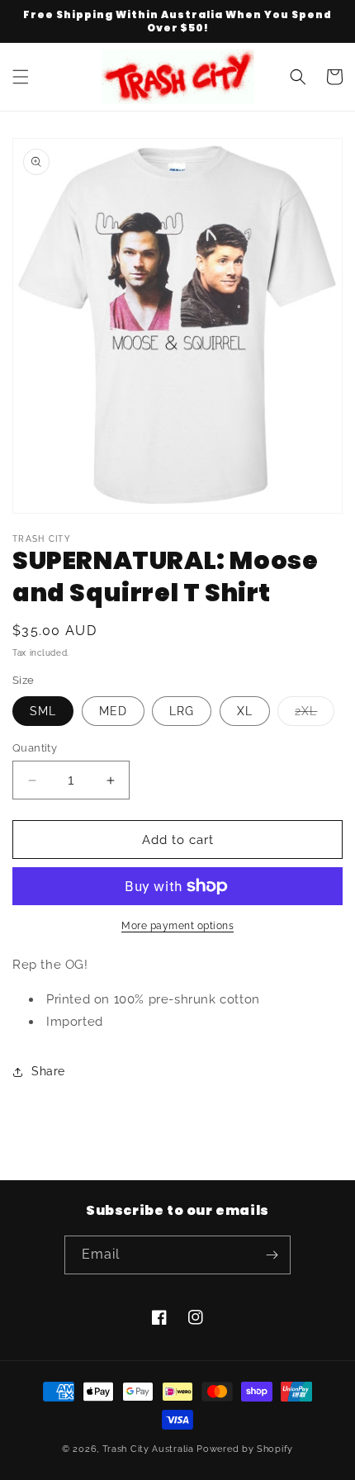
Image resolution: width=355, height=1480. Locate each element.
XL (245, 711)
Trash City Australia (148, 1449)
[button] (20, 77)
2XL (314, 715)
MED (113, 711)
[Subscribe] (271, 1255)
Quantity (34, 748)
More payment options (177, 926)
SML (43, 711)
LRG (181, 711)
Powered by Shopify (244, 1449)
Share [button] (48, 1071)
